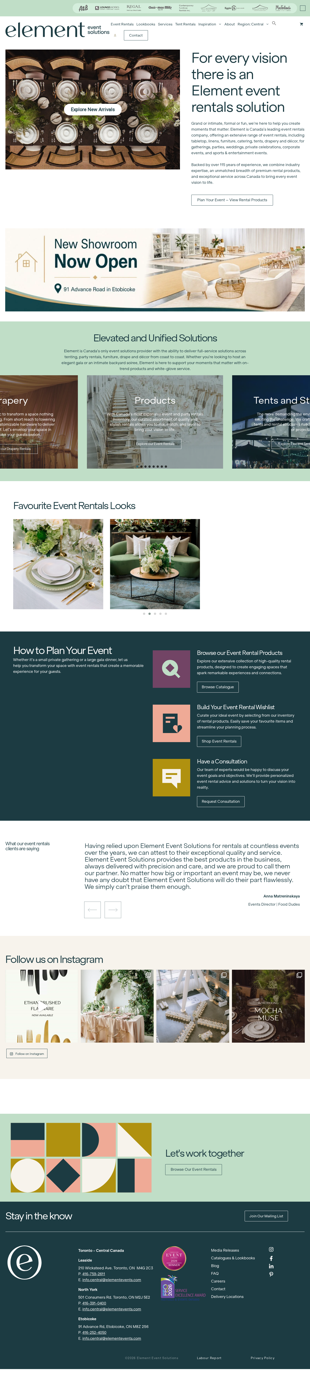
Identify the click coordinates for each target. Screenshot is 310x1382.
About (229, 24)
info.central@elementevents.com (111, 1280)
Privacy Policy (263, 1358)
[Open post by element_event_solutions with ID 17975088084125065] (117, 1006)
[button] (274, 24)
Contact (136, 35)
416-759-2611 (93, 1274)
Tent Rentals (185, 24)
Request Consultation (221, 801)
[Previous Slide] (189, 888)
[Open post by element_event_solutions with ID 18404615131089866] (268, 1006)
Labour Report (209, 1358)
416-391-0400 (94, 1303)
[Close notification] (302, 8)
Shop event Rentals (219, 741)
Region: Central (250, 24)
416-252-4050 (94, 1332)
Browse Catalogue (218, 687)
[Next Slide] (196, 888)
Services (165, 24)
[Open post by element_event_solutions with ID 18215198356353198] (192, 1006)
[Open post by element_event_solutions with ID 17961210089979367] (41, 1006)
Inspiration (207, 24)
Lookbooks (145, 24)
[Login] (115, 35)
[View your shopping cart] (301, 24)
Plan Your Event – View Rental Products (232, 200)
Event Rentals (122, 24)
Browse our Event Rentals (194, 1170)
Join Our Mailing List (266, 1216)
